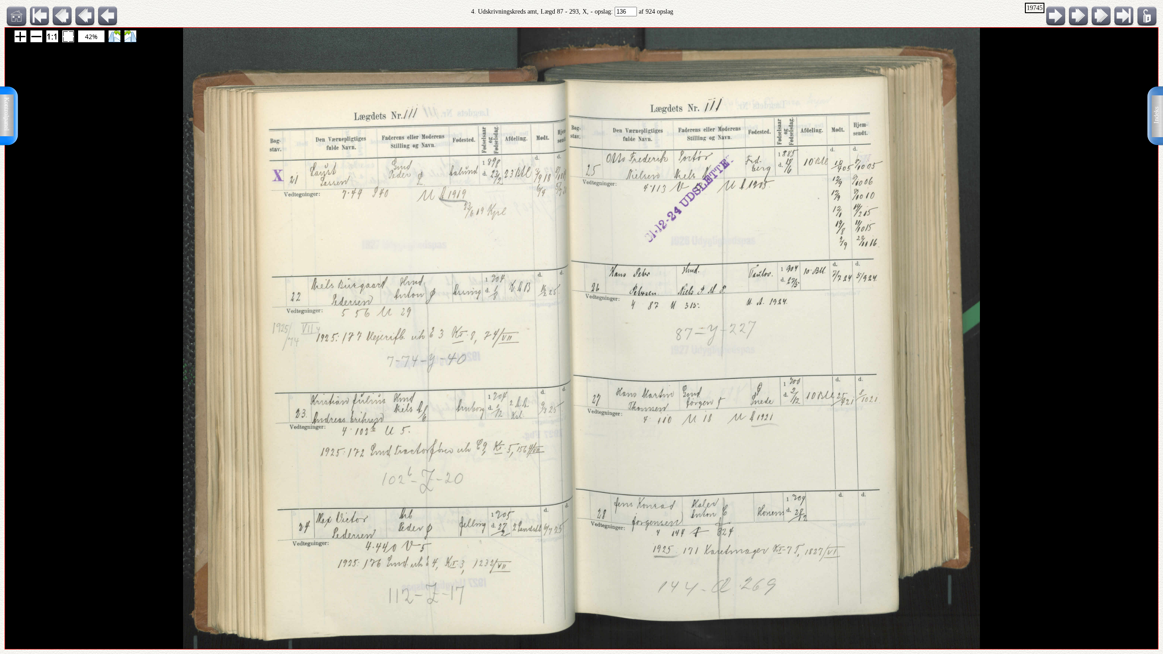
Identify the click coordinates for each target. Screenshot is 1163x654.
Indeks (1156, 115)
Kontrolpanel (6, 114)
